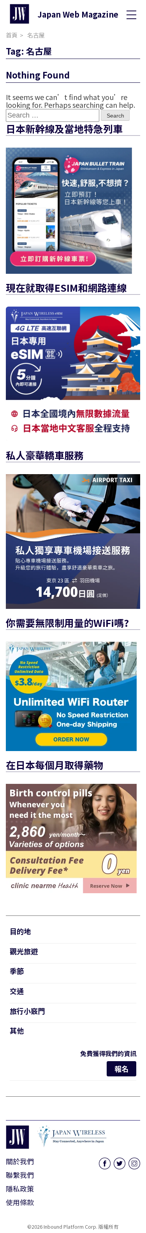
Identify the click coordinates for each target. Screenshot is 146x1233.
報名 (121, 1068)
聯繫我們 (20, 1175)
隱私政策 (20, 1188)
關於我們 (20, 1161)
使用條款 (20, 1202)
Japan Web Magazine (77, 14)
